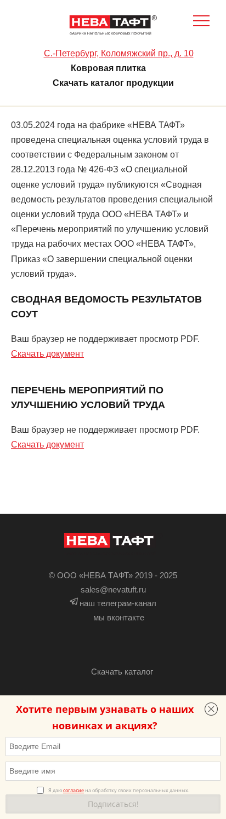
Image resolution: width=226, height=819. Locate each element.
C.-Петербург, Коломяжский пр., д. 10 (119, 53)
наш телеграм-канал (118, 603)
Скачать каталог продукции (113, 83)
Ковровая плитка (108, 68)
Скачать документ (47, 353)
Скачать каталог (122, 671)
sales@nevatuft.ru (113, 589)
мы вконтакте (118, 617)
